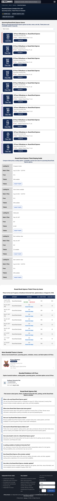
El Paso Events (5, 5)
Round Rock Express (16, 301)
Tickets (20, 40)
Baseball (14, 5)
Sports (10, 5)
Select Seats (17, 183)
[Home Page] (7, 2)
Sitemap (25, 498)
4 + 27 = (40, 490)
